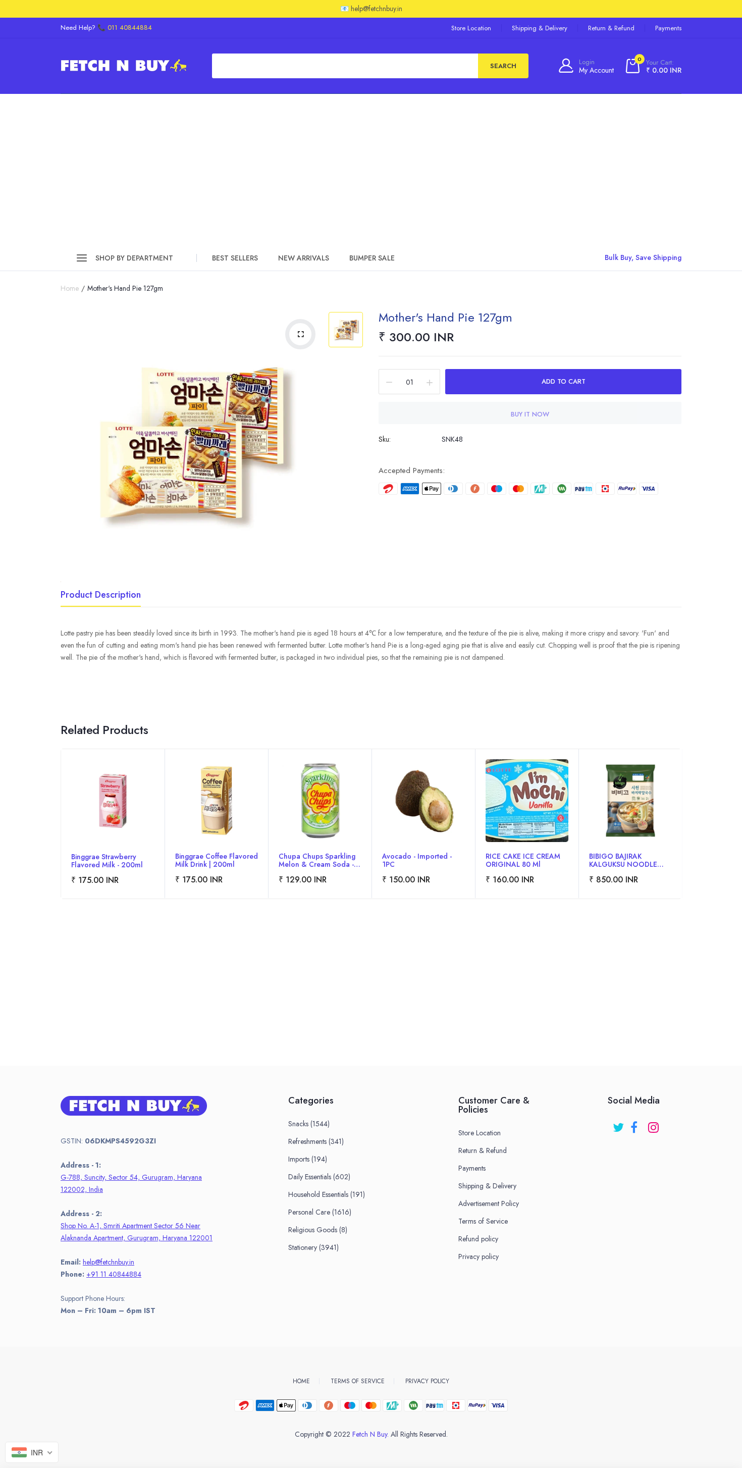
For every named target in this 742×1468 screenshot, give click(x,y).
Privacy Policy (427, 1381)
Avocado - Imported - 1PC (417, 860)
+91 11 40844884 (113, 1274)
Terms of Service (483, 1221)
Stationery (313, 1247)
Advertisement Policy (488, 1203)
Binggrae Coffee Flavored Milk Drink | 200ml (216, 860)
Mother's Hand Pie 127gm (445, 317)
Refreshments (316, 1141)
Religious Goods (317, 1230)
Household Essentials (326, 1194)
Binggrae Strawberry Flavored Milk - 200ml (107, 861)
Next (681, 838)
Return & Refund (611, 28)
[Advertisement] (371, 169)
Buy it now (530, 414)
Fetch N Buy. (370, 1434)
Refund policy (478, 1239)
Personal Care (319, 1212)
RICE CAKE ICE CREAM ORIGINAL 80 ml (523, 860)
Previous (61, 838)
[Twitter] (619, 1124)
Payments (668, 28)
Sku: (385, 439)
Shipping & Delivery (539, 28)
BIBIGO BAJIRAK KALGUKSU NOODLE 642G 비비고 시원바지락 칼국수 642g (629, 860)
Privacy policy (478, 1256)
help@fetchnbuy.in (108, 1262)
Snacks (309, 1124)
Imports (307, 1159)
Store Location (471, 28)
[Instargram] (654, 1124)
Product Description (101, 595)
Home (70, 288)
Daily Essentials (319, 1177)
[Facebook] (636, 1124)
